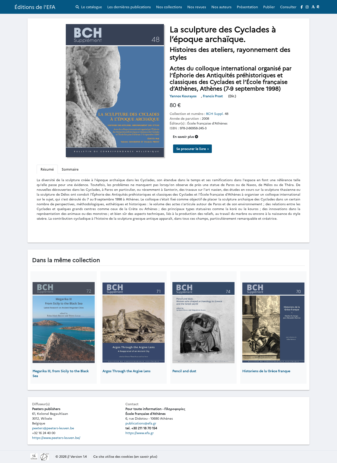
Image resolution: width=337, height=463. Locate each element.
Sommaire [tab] (70, 169)
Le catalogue (91, 6)
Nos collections (169, 6)
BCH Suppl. (215, 113)
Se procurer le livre (191, 148)
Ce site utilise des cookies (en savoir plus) (125, 456)
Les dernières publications (129, 6)
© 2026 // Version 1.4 (71, 456)
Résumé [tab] (47, 169)
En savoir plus (184, 136)
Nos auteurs (221, 6)
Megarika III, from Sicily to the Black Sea (61, 373)
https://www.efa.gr (139, 432)
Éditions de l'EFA (34, 6)
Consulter (288, 6)
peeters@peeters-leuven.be (53, 428)
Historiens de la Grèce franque (266, 371)
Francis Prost (213, 96)
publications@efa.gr (140, 423)
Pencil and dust (184, 371)
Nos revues (196, 6)
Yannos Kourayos (183, 96)
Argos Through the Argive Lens (126, 371)
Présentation (247, 6)
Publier (269, 6)
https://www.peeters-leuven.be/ (56, 437)
